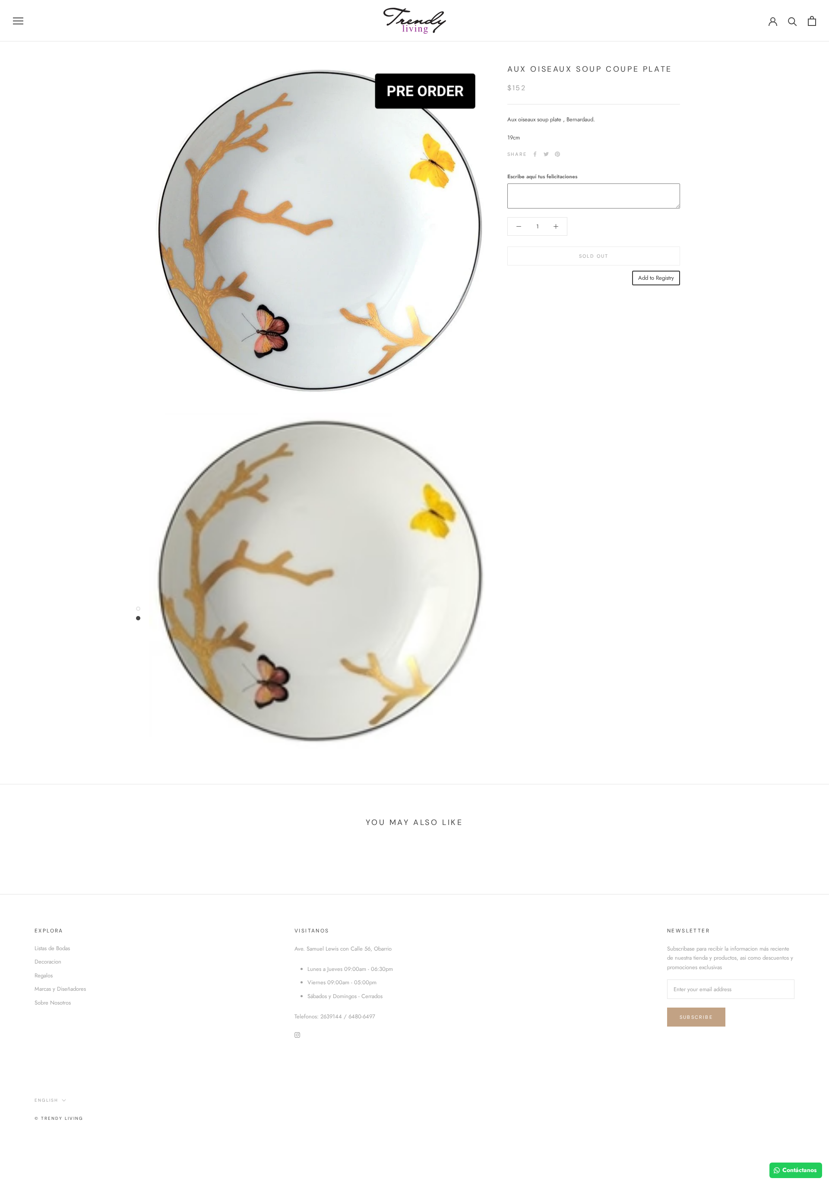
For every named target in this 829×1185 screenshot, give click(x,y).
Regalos (44, 975)
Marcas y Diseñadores (60, 989)
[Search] (792, 20)
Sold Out (594, 256)
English (46, 1100)
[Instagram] (297, 1034)
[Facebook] (535, 154)
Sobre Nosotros (53, 1003)
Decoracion (48, 961)
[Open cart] (812, 21)
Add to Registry (656, 278)
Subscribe (696, 1017)
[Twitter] (546, 154)
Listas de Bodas (52, 948)
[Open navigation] (18, 21)
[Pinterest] (557, 154)
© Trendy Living (59, 1118)
